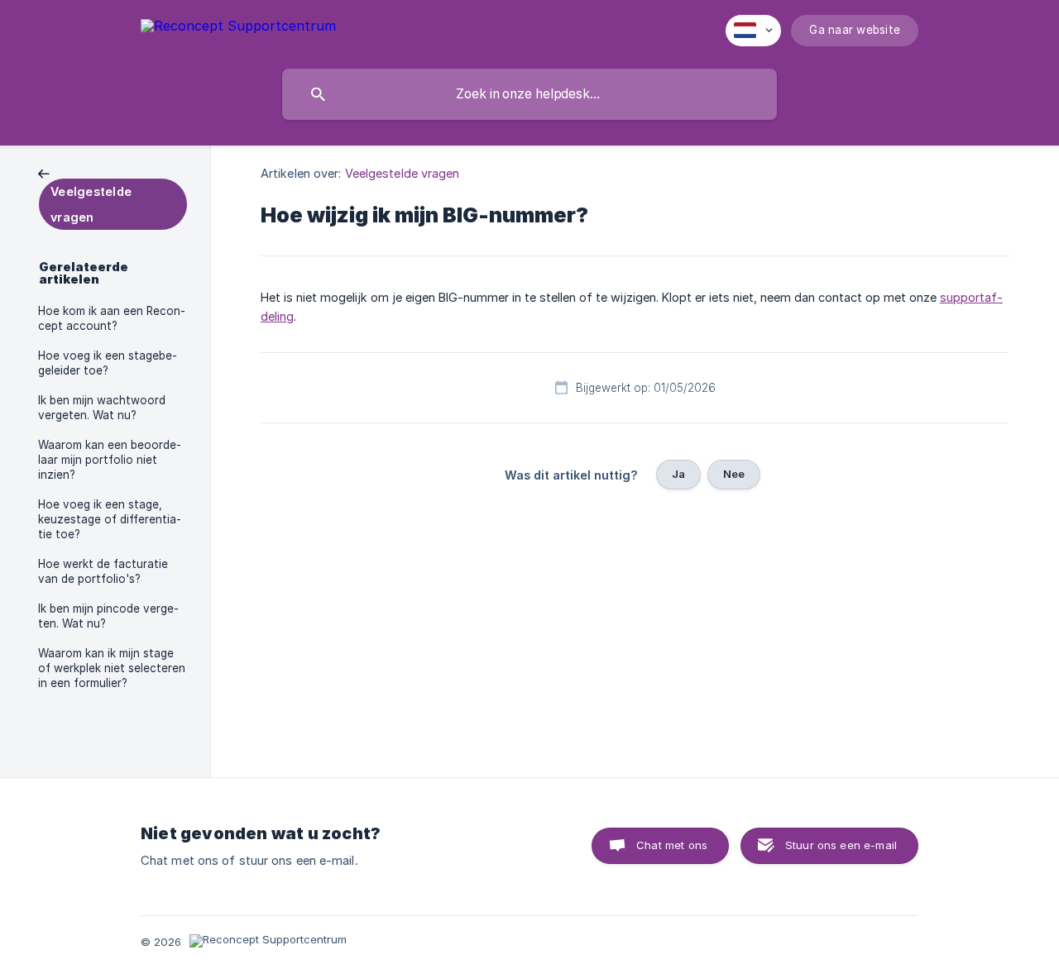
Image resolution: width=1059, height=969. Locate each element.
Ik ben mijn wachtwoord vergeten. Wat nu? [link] (101, 408)
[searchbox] (529, 94)
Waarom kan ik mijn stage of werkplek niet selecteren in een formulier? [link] (111, 668)
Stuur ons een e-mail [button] (841, 845)
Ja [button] (678, 473)
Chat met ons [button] (671, 845)
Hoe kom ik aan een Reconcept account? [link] (111, 318)
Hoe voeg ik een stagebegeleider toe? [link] (107, 363)
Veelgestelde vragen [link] (402, 173)
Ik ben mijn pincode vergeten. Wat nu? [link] (108, 616)
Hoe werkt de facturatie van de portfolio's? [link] (103, 571)
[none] (238, 28)
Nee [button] (734, 473)
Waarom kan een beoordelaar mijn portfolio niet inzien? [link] (109, 459)
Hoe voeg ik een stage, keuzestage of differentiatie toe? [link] (109, 519)
